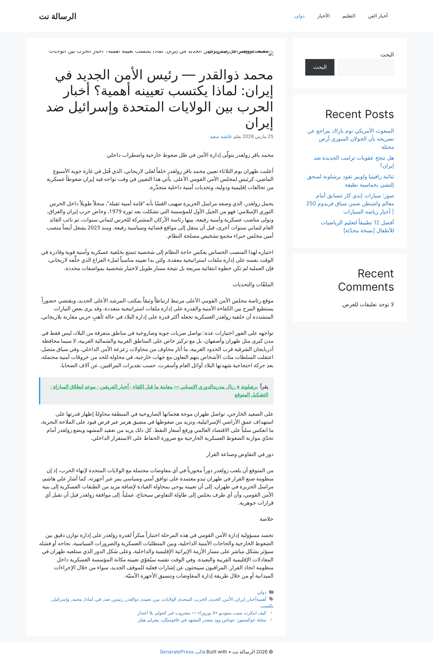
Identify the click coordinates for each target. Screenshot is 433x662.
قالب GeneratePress (182, 652)
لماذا (89, 599)
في (98, 599)
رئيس (118, 599)
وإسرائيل (60, 599)
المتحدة (185, 599)
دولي (299, 16)
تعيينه (146, 599)
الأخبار (323, 16)
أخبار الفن (378, 16)
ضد (107, 599)
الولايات (169, 599)
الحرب (201, 599)
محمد (77, 599)
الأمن (228, 599)
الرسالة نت (57, 15)
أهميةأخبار (257, 599)
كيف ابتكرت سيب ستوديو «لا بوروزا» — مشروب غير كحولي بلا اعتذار (201, 612)
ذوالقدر (132, 599)
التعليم (348, 16)
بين (157, 599)
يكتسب (267, 605)
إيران (240, 599)
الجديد (215, 599)
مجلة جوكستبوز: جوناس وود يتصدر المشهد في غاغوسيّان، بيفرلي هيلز (202, 619)
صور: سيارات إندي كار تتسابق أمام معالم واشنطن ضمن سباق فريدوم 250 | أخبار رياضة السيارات (350, 203)
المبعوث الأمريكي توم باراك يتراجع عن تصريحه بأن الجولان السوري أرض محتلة (350, 139)
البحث (387, 54)
